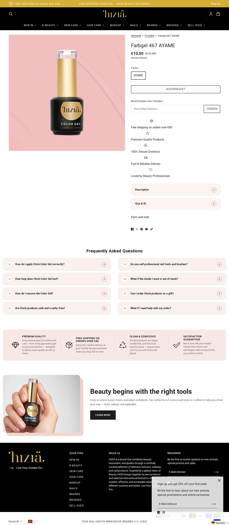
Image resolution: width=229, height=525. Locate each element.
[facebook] (159, 512)
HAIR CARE (76, 476)
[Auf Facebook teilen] (132, 229)
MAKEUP (75, 482)
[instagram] (164, 512)
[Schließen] (219, 480)
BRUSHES (75, 499)
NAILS (73, 488)
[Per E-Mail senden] (146, 229)
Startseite (136, 35)
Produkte (149, 35)
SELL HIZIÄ (76, 505)
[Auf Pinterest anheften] (141, 229)
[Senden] (213, 504)
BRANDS (74, 494)
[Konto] (211, 14)
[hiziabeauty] (114, 13)
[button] (152, 229)
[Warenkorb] (218, 14)
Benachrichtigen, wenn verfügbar (146, 101)
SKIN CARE (76, 471)
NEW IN (74, 459)
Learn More (103, 415)
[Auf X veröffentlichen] (136, 229)
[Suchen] (11, 14)
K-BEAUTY (75, 465)
